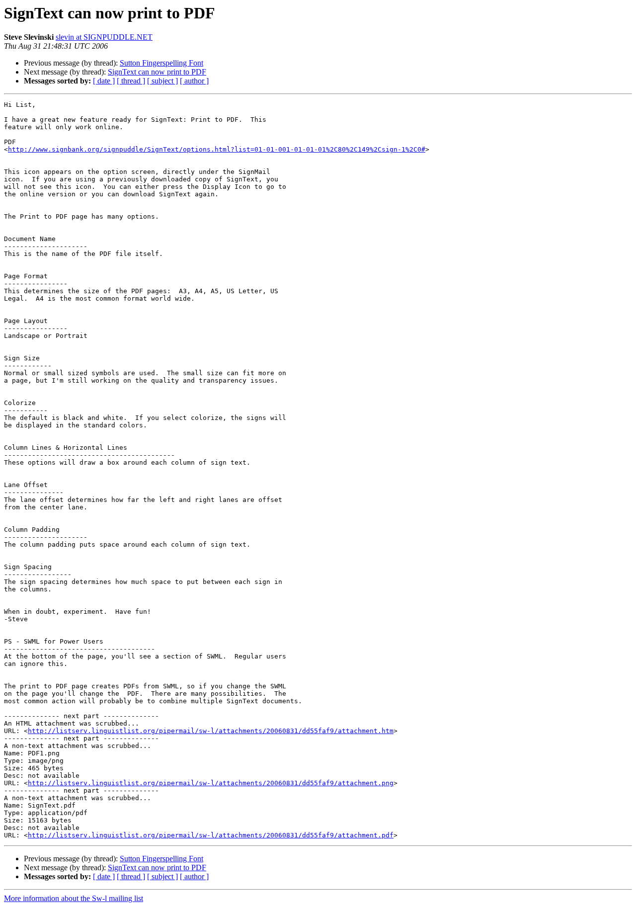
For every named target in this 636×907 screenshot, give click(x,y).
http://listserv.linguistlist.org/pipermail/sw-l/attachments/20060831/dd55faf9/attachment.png (211, 783)
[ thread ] (131, 81)
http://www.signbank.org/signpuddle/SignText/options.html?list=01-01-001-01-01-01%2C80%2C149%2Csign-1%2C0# (216, 149)
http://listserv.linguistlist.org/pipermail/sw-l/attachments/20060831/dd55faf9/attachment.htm (211, 731)
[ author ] (194, 81)
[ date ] (104, 81)
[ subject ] (162, 81)
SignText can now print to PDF (157, 72)
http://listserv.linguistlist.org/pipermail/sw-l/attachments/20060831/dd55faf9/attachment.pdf (211, 835)
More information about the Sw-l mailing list (73, 898)
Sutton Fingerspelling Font (161, 63)
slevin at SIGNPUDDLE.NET (104, 37)
